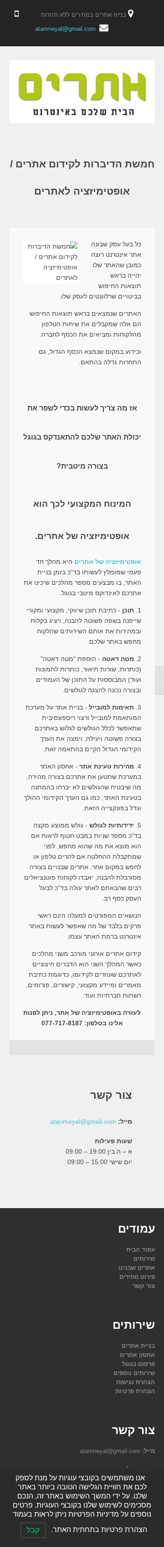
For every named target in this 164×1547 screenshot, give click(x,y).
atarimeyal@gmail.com (65, 28)
